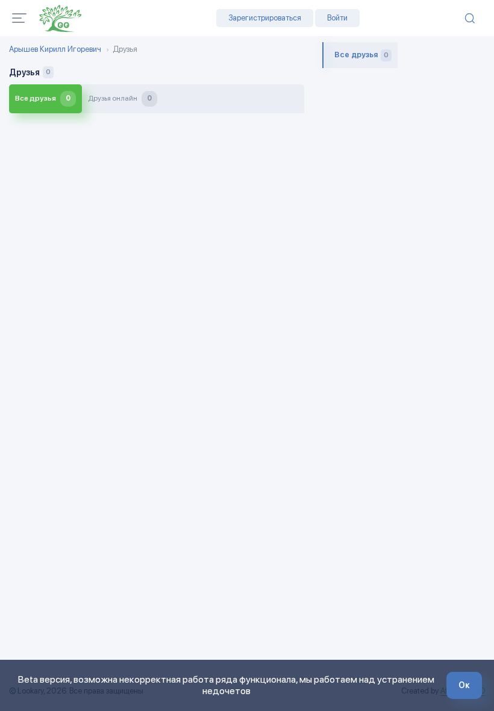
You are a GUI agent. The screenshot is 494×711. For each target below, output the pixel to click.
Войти (337, 17)
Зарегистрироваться (264, 17)
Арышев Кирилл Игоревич (55, 49)
